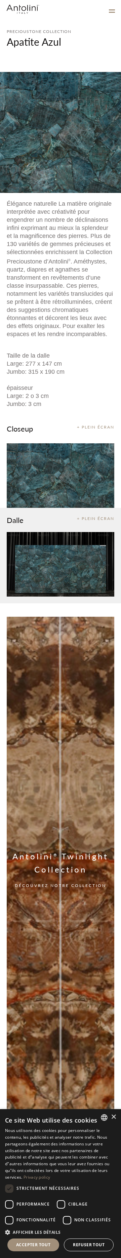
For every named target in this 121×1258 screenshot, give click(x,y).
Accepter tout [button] (33, 1245)
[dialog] (60, 1183)
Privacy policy (37, 1177)
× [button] (113, 1117)
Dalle (15, 520)
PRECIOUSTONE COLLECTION (39, 31)
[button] (60, 1232)
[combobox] (104, 1117)
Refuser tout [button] (89, 1245)
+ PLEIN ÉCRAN (95, 427)
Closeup (20, 428)
